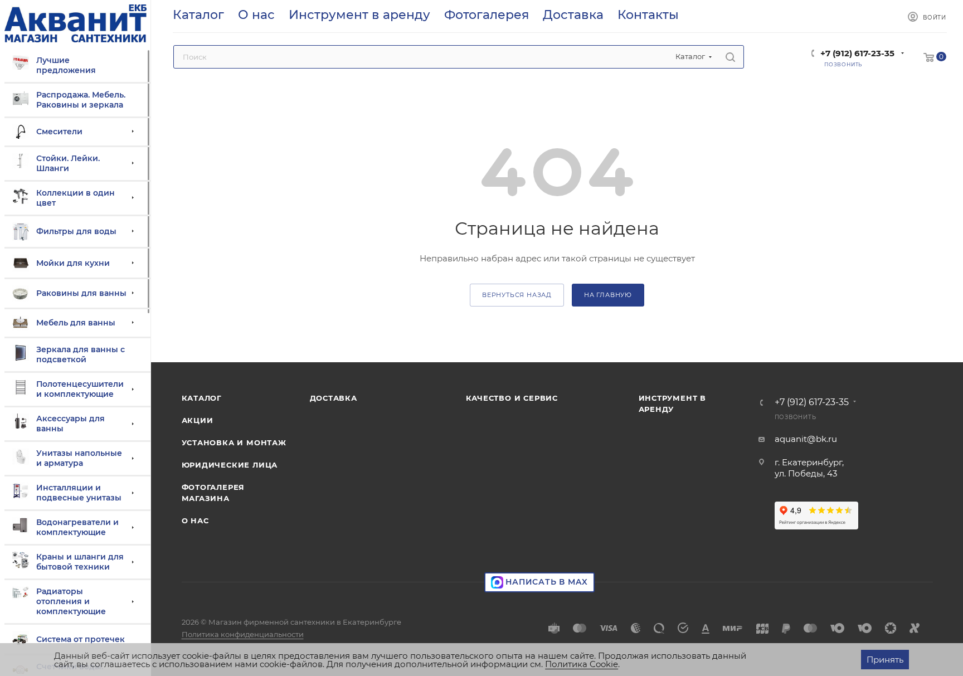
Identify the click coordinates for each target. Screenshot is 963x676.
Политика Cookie (581, 664)
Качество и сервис (512, 397)
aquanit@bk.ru (806, 439)
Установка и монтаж (234, 442)
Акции (197, 420)
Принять (885, 659)
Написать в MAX (545, 582)
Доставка (333, 397)
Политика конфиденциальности (243, 634)
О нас (195, 520)
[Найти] (730, 57)
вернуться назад (517, 295)
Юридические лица (230, 464)
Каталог (202, 397)
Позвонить (795, 417)
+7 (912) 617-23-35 (857, 53)
